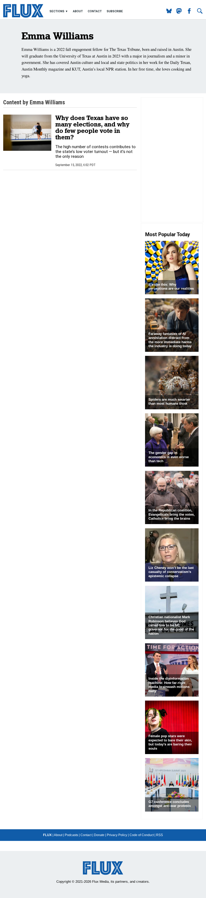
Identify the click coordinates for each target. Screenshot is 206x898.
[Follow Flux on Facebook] (187, 12)
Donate (99, 835)
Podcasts (71, 835)
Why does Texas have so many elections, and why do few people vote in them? (92, 127)
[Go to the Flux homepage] (23, 16)
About (78, 11)
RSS (159, 835)
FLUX (47, 835)
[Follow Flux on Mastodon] (167, 12)
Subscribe (115, 11)
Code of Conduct (142, 835)
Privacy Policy (117, 835)
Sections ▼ (59, 11)
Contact (95, 11)
